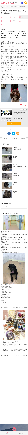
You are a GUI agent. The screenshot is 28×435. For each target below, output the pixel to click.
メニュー (4, 21)
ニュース (2, 7)
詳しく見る (14, 123)
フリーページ (5, 24)
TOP (3, 6)
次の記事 (4, 138)
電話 (7, 433)
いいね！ (24, 105)
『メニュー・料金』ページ (14, 307)
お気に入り (24, 109)
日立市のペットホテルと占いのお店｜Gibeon (17, 6)
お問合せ (21, 433)
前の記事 (23, 138)
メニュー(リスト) (15, 21)
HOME (4, 17)
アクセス (14, 17)
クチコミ (23, 21)
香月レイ (9, 342)
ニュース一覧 (14, 138)
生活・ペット (7, 6)
